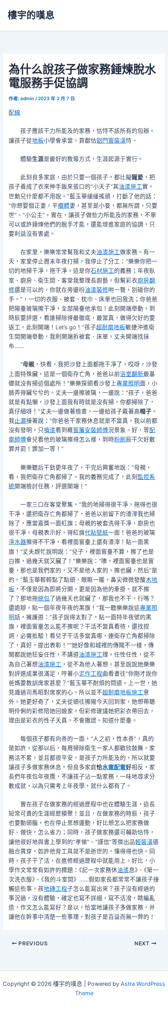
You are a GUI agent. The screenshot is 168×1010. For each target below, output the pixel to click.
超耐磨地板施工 (122, 692)
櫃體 (64, 205)
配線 (14, 112)
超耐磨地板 (110, 327)
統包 (44, 598)
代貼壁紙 (96, 532)
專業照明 (128, 383)
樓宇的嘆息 (31, 15)
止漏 (20, 420)
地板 (38, 140)
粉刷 (120, 439)
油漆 (123, 870)
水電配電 (114, 767)
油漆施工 (130, 186)
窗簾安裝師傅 (90, 430)
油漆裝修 (96, 289)
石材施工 (102, 270)
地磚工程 (55, 888)
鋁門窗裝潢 (111, 140)
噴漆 (49, 430)
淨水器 (17, 542)
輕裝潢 (144, 842)
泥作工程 (90, 673)
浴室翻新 (131, 374)
